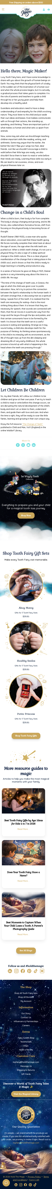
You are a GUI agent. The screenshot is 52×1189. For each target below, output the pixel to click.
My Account (26, 1001)
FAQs (25, 1045)
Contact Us (26, 1017)
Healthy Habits (19, 48)
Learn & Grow (33, 48)
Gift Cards (26, 1074)
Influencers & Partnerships (26, 1021)
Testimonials (26, 1041)
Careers (26, 1025)
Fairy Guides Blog (26, 1038)
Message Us (26, 1066)
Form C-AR (34, 1180)
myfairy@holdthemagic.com (26, 1062)
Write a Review (26, 1049)
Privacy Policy (34, 1176)
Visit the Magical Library (26, 1094)
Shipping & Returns (26, 1070)
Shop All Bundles (26, 997)
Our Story (25, 1013)
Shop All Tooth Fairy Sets (25, 993)
